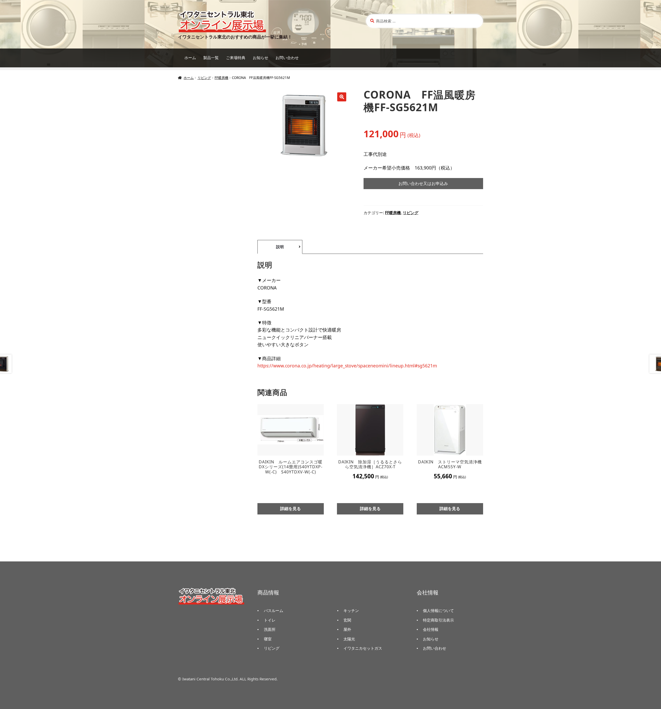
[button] (341, 96)
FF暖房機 (221, 77)
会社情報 (430, 629)
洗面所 (270, 629)
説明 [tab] (280, 246)
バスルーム (273, 610)
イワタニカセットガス (362, 648)
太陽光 (349, 638)
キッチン (351, 610)
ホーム (190, 57)
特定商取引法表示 (438, 620)
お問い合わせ (287, 57)
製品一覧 (211, 57)
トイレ (270, 620)
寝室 (268, 638)
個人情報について (438, 610)
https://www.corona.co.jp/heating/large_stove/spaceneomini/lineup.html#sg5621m (347, 365)
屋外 (347, 629)
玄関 (347, 620)
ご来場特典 (235, 57)
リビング (204, 77)
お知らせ (260, 57)
